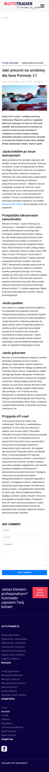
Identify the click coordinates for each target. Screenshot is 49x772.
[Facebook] (4, 749)
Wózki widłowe (9, 691)
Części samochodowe (13, 654)
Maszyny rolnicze (10, 679)
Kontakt (5, 711)
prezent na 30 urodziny (12, 204)
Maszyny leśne (9, 687)
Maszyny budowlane (12, 675)
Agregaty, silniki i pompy (13, 695)
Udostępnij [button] (38, 82)
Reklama (5, 719)
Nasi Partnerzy (9, 731)
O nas (4, 707)
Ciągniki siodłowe (10, 658)
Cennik (4, 715)
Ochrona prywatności (12, 727)
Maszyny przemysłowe (13, 683)
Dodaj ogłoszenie (10, 635)
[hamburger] (43, 5)
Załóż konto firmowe (40, 592)
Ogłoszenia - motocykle (13, 642)
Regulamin (6, 723)
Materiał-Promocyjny (10, 82)
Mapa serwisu (8, 735)
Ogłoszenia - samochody (14, 639)
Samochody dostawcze (13, 650)
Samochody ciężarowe (13, 646)
